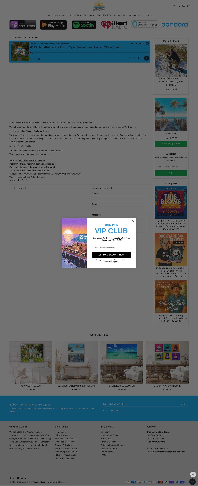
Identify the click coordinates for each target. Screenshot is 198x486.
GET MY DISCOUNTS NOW (111, 254)
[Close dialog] (133, 221)
